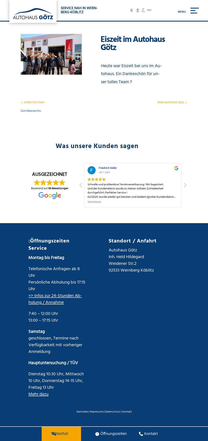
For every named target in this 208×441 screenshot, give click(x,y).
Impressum (96, 411)
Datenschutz (112, 411)
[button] (185, 186)
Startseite (82, 411)
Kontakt (127, 411)
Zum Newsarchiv (31, 111)
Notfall (62, 434)
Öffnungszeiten (113, 434)
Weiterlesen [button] (94, 202)
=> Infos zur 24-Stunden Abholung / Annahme (55, 299)
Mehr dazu (38, 394)
